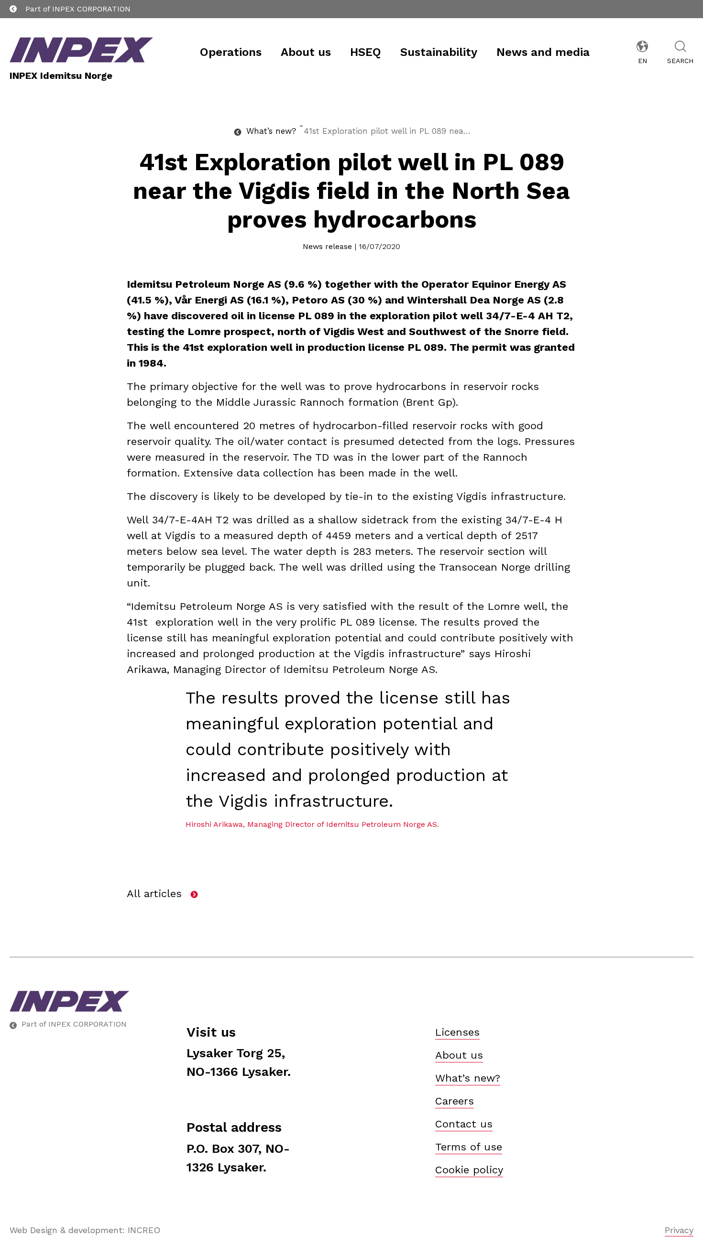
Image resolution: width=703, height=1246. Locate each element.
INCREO (144, 1230)
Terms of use (468, 1147)
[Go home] (69, 1001)
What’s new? (467, 1078)
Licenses (457, 1032)
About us (459, 1055)
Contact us (464, 1124)
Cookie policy (469, 1170)
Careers (454, 1101)
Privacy (679, 1230)
